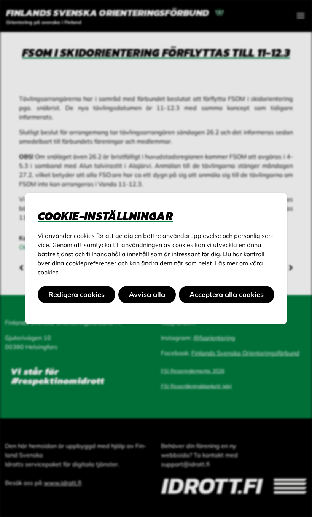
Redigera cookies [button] (76, 294)
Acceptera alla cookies (226, 294)
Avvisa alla (147, 294)
